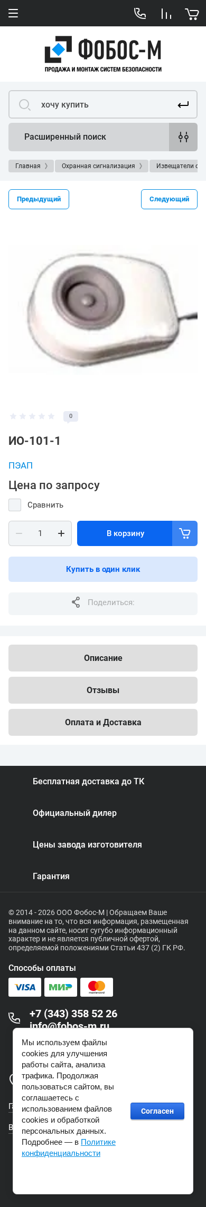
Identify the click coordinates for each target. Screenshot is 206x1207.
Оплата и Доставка (103, 722)
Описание (103, 658)
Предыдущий (39, 199)
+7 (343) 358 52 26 (73, 1013)
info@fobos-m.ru (69, 1026)
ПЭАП (20, 465)
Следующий (169, 199)
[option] (103, 310)
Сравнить (45, 505)
